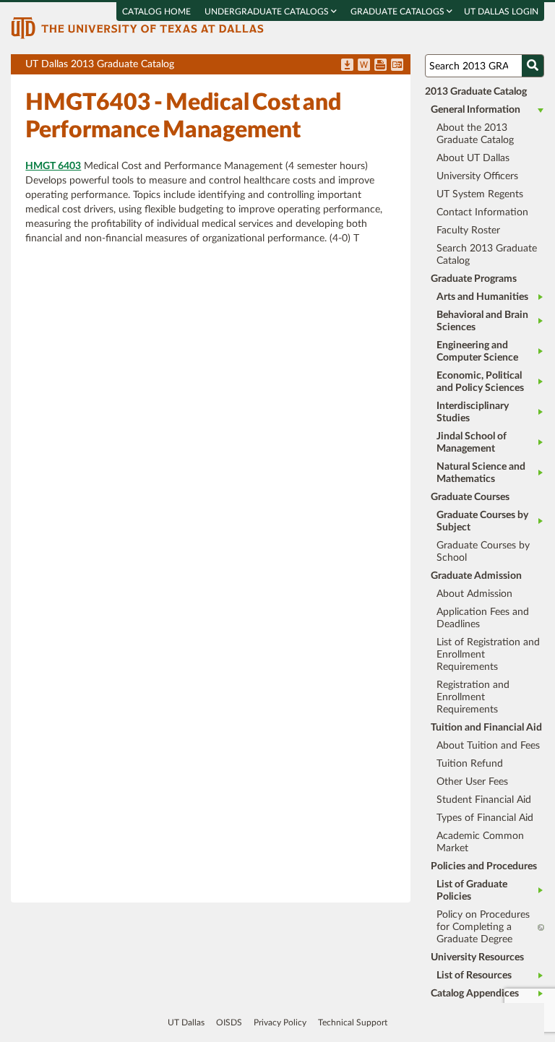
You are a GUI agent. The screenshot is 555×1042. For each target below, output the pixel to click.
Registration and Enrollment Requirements (472, 697)
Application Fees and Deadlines (482, 618)
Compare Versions (397, 66)
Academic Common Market (480, 842)
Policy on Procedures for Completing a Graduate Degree (483, 927)
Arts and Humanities (482, 297)
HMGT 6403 (53, 166)
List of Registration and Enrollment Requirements (488, 654)
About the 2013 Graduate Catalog (475, 134)
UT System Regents (479, 194)
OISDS (229, 1022)
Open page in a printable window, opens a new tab (380, 66)
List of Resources (474, 975)
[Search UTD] (532, 66)
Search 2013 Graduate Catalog (486, 255)
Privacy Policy (280, 1022)
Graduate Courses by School (483, 552)
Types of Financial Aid (484, 818)
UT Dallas (186, 1022)
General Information (475, 110)
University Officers (477, 176)
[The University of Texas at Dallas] (137, 27)
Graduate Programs (474, 279)
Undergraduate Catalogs (268, 11)
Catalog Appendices (475, 994)
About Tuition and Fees (488, 746)
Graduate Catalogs (398, 11)
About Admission (474, 594)
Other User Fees (472, 782)
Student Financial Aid (483, 800)
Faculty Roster (468, 230)
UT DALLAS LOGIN (501, 11)
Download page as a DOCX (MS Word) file (364, 66)
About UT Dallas (472, 158)
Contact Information (482, 212)
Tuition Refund (469, 764)
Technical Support (352, 1022)
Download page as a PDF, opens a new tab (347, 66)
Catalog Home (156, 11)
